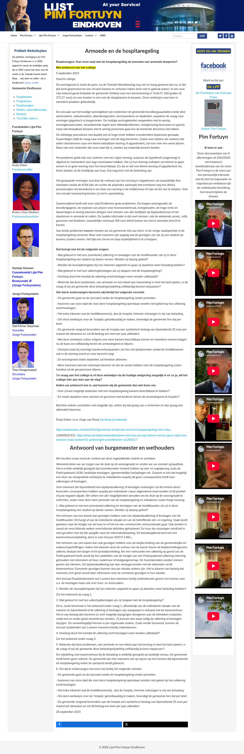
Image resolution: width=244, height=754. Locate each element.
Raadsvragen (25, 105)
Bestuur (21, 114)
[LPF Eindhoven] (112, 15)
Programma (23, 101)
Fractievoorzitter (22, 169)
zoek (202, 36)
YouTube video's (27, 118)
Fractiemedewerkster (25, 216)
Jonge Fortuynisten (24, 334)
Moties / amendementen (31, 109)
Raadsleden (24, 96)
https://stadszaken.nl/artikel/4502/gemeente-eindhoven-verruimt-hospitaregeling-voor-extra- (113, 429)
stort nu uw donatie (213, 51)
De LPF (213, 87)
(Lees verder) (32, 82)
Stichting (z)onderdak (113, 419)
